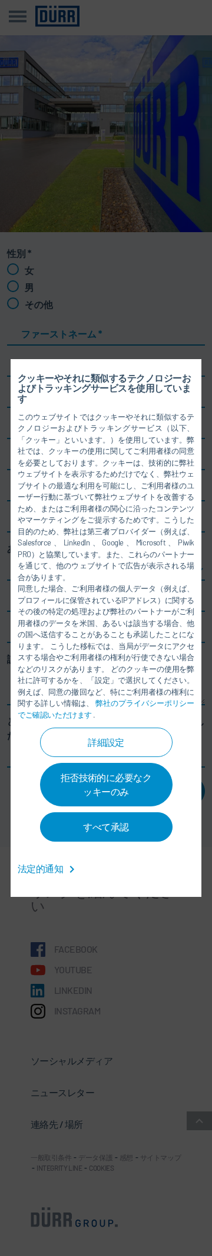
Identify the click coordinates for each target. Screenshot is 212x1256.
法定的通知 (41, 868)
